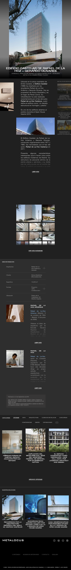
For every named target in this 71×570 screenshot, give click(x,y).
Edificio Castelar (41, 84)
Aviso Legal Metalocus (32, 567)
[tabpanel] (35, 454)
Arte (24, 417)
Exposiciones (47, 422)
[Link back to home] (13, 540)
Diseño (37, 422)
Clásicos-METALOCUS (49, 417)
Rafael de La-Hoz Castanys (31, 101)
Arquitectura (33, 417)
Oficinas (16, 417)
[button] (5, 453)
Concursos (63, 417)
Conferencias (27, 422)
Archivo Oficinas (35, 479)
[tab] (16, 417)
